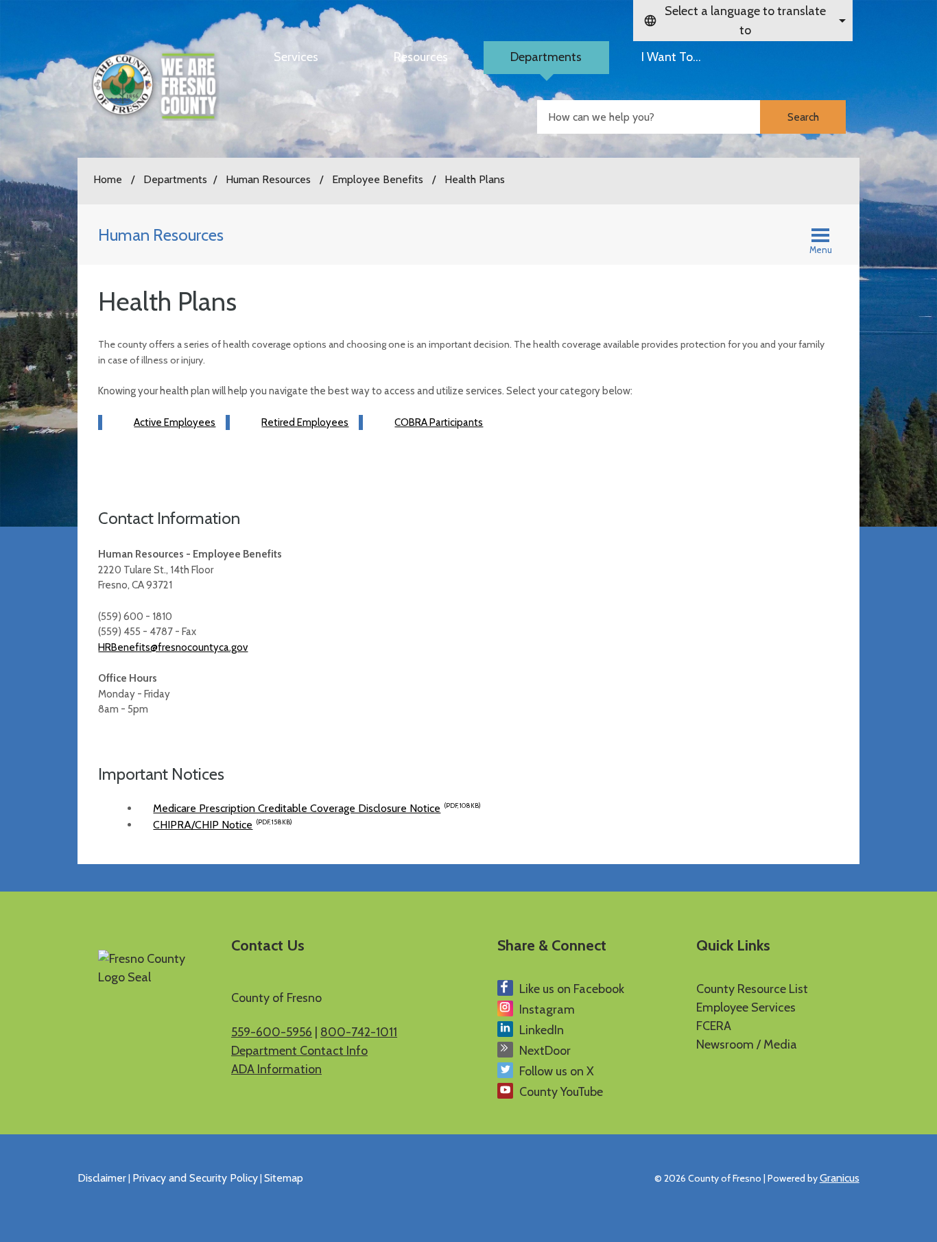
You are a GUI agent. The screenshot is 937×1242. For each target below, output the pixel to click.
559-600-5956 (271, 1032)
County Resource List (752, 988)
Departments (546, 56)
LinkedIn (541, 1030)
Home (107, 179)
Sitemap (283, 1177)
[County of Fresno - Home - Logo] (155, 86)
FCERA (713, 1026)
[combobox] (743, 20)
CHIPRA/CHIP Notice (222, 824)
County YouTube (561, 1091)
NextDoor (545, 1050)
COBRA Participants (438, 422)
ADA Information (276, 1069)
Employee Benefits (379, 179)
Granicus (839, 1177)
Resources (421, 56)
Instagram (547, 1009)
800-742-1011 (358, 1032)
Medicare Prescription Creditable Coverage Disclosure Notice (317, 808)
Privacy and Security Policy (195, 1177)
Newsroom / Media (746, 1044)
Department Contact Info (299, 1050)
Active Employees (174, 422)
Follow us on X (556, 1071)
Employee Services (746, 1007)
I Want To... (671, 56)
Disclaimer (102, 1177)
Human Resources (269, 179)
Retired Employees (304, 422)
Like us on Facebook (571, 988)
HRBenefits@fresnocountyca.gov (173, 647)
